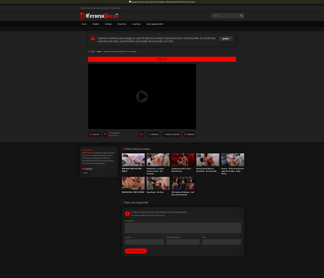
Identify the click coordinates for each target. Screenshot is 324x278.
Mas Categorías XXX (155, 24)
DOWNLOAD (162, 59)
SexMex (96, 24)
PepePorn (122, 24)
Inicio (84, 24)
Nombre (128, 237)
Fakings (108, 24)
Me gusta (96, 134)
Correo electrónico (174, 237)
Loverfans (136, 24)
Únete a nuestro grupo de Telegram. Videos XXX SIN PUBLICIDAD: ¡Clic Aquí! (166, 2)
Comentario (130, 221)
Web (204, 237)
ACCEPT (225, 38)
